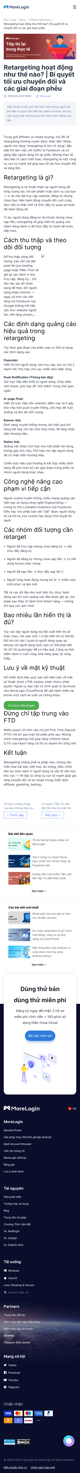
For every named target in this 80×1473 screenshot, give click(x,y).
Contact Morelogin (21, 705)
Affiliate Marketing (40, 19)
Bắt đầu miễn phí (40, 1036)
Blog (22, 19)
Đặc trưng (10, 19)
